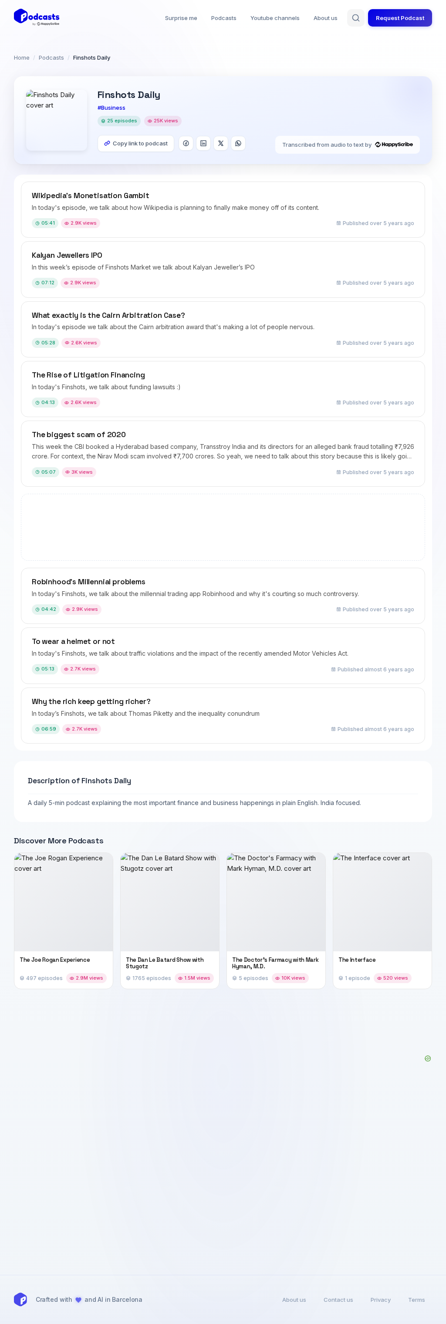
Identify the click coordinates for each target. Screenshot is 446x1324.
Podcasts (224, 17)
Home (22, 57)
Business (113, 107)
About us (326, 17)
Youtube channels (275, 17)
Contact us (338, 1299)
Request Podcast (400, 17)
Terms (416, 1299)
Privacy (381, 1299)
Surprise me (181, 17)
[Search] (356, 18)
